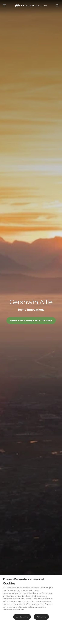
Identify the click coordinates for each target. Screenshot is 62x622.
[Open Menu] (4, 6)
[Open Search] (57, 5)
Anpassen (41, 617)
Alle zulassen (22, 617)
